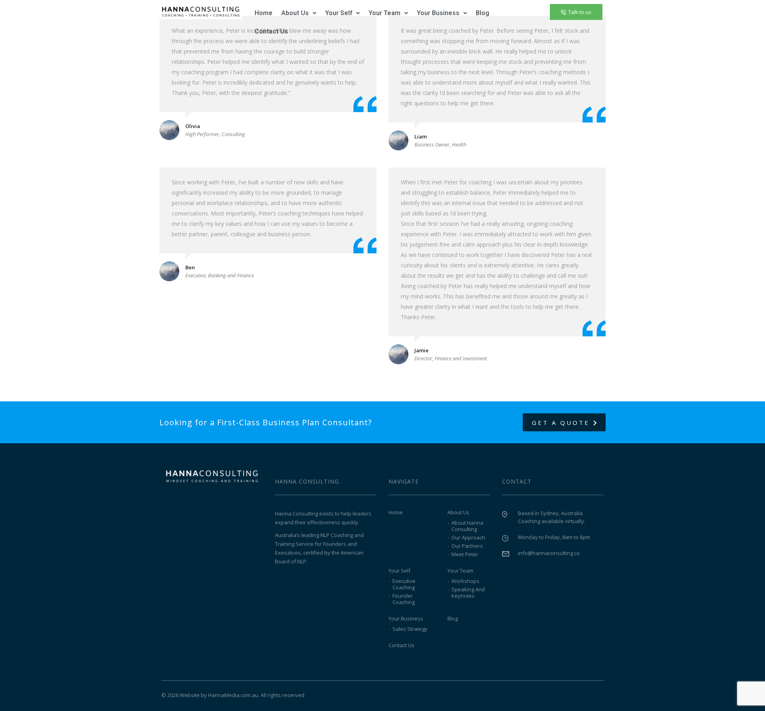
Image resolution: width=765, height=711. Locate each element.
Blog (482, 13)
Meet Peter (464, 554)
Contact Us (271, 31)
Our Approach (468, 537)
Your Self (338, 13)
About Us (295, 13)
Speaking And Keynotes (468, 592)
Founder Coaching (403, 598)
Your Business (438, 13)
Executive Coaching (404, 584)
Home (264, 13)
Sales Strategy (410, 629)
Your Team (384, 13)
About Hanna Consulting (467, 525)
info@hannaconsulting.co (549, 553)
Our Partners (467, 546)
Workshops (465, 581)
